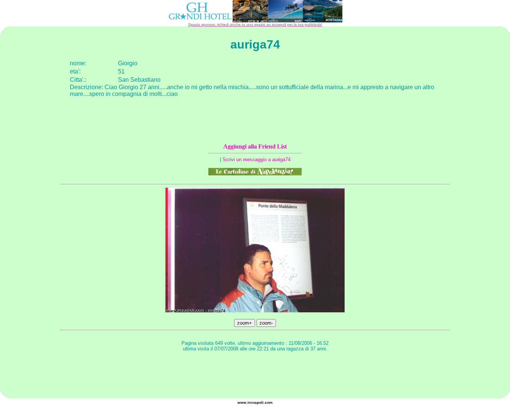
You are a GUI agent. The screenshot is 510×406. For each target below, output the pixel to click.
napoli (258, 402)
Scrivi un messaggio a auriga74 (256, 159)
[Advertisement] (255, 376)
